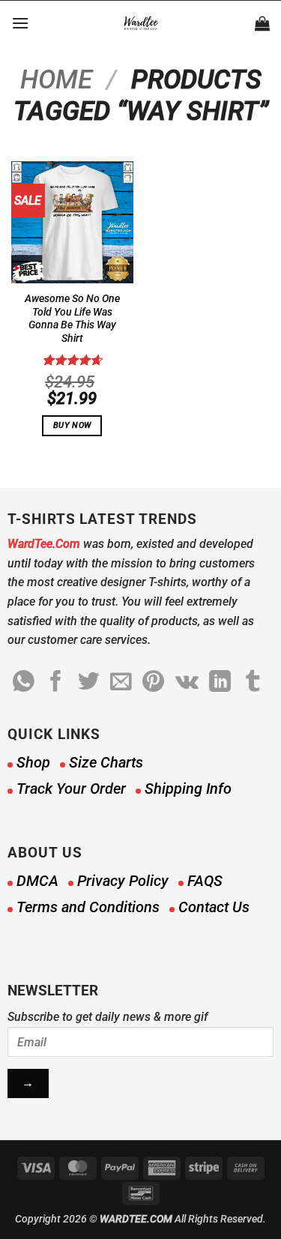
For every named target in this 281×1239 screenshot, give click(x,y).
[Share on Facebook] (56, 683)
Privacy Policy (123, 881)
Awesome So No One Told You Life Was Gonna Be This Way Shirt (72, 318)
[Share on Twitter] (89, 683)
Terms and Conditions (88, 907)
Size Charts (106, 762)
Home (56, 79)
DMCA (37, 881)
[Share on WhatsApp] (23, 683)
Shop (33, 762)
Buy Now (72, 425)
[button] (20, 22)
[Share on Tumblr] (253, 683)
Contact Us (214, 907)
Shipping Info (188, 789)
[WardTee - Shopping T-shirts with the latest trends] (140, 23)
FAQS (205, 881)
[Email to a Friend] (121, 683)
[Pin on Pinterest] (153, 683)
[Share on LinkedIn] (220, 683)
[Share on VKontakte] (187, 683)
